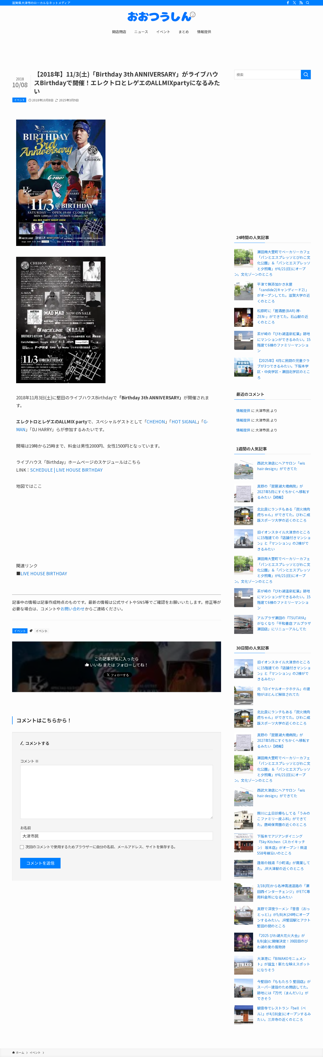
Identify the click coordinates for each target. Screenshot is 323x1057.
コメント (29, 761)
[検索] (307, 3)
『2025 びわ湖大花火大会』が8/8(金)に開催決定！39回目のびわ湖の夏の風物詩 (282, 941)
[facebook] (288, 3)
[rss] (301, 3)
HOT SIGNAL (184, 421)
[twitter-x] (294, 3)
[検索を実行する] (306, 74)
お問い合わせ (73, 609)
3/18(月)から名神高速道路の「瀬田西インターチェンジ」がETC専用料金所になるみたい (283, 891)
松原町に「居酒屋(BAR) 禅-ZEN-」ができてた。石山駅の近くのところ (282, 316)
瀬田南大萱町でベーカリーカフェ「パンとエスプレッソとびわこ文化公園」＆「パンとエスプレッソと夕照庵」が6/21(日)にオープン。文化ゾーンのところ (272, 263)
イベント (19, 100)
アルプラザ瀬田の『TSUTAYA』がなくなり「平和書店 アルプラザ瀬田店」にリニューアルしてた (284, 623)
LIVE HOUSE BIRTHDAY (43, 573)
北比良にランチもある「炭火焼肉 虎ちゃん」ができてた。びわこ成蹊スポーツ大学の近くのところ (283, 515)
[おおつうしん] (161, 17)
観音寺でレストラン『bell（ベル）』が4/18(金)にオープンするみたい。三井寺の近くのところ (284, 1013)
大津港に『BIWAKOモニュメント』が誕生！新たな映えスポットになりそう (283, 964)
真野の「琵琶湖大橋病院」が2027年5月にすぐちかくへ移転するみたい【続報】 (283, 492)
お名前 (25, 827)
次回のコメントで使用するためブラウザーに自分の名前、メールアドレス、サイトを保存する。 (101, 846)
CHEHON (156, 421)
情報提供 (243, 410)
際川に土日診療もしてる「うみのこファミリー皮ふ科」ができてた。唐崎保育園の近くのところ (283, 819)
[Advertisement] (272, 119)
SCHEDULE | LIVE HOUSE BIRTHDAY (66, 470)
